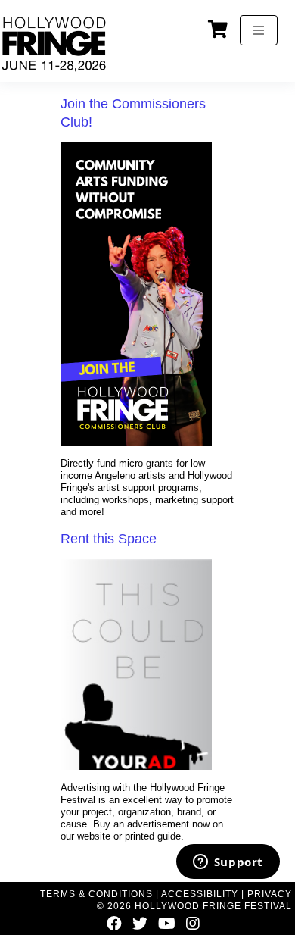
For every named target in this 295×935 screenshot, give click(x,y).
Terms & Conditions (96, 894)
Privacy (269, 894)
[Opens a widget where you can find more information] (227, 863)
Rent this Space (109, 538)
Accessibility (199, 894)
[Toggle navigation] (259, 30)
